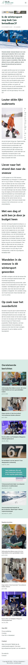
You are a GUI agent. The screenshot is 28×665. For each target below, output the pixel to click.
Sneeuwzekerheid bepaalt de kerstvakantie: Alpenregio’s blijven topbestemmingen (12, 509)
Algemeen (17, 27)
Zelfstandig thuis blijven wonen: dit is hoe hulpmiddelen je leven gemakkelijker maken (14, 389)
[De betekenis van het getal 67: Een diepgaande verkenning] (14, 451)
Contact (4, 655)
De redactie (5, 653)
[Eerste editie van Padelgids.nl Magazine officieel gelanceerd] (14, 427)
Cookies (4, 633)
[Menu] (25, 2)
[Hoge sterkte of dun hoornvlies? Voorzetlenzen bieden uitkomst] (14, 404)
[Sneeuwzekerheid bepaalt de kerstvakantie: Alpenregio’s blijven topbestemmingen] (14, 498)
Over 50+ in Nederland (8, 635)
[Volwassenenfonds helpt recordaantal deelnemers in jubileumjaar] (14, 475)
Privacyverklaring (6, 631)
